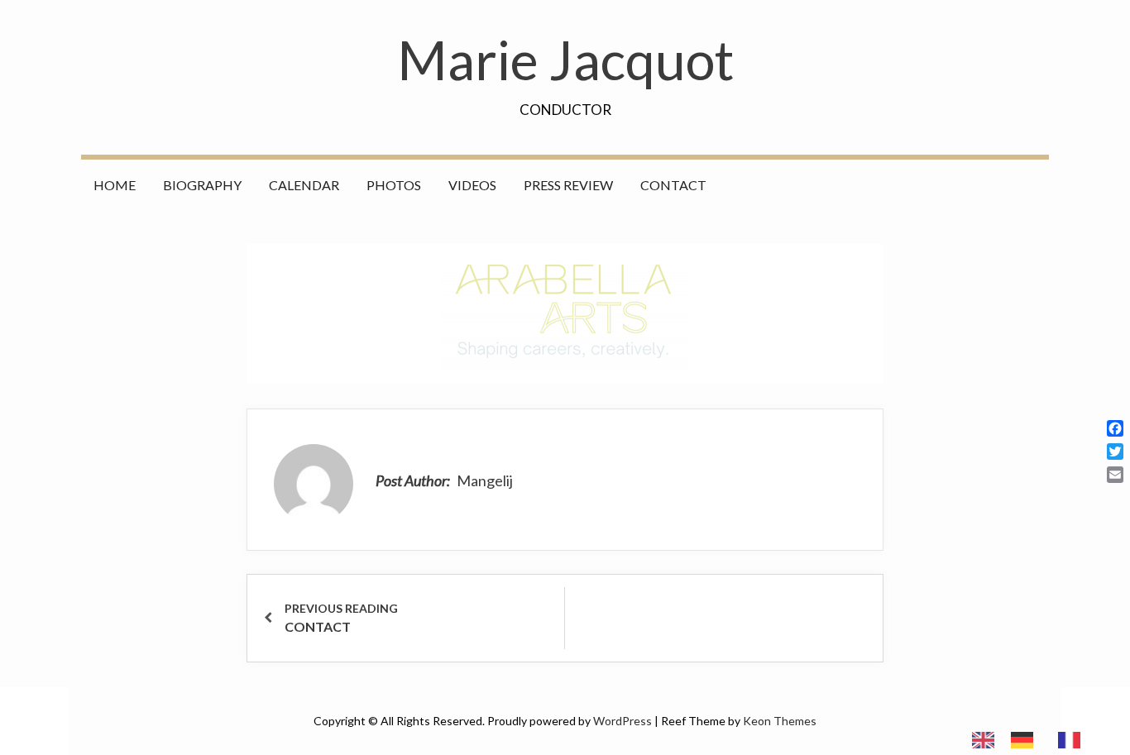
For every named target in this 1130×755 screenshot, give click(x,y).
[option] (1026, 740)
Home (114, 185)
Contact (673, 185)
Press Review (568, 185)
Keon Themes (779, 721)
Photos (393, 185)
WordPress (622, 721)
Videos (472, 185)
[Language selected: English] (1034, 738)
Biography (202, 185)
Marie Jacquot (565, 59)
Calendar (304, 185)
